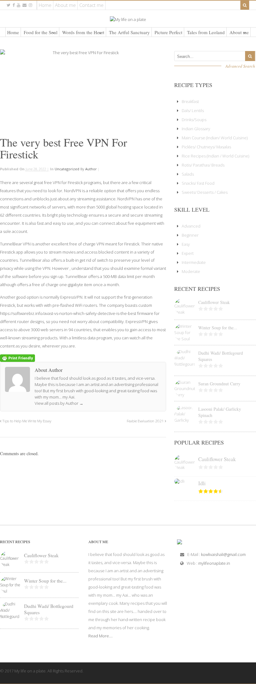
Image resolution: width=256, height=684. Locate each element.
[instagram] (30, 5)
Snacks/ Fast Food (198, 183)
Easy (186, 244)
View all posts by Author (59, 403)
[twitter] (8, 5)
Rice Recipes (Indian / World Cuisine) (215, 156)
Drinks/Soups (194, 119)
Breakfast (190, 101)
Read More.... (100, 636)
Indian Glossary (196, 128)
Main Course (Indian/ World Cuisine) (215, 138)
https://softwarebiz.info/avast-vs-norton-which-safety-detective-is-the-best (68, 313)
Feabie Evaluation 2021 (146, 420)
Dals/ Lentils (193, 110)
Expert (188, 253)
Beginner (190, 235)
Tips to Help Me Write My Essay (26, 420)
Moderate (191, 271)
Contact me (91, 5)
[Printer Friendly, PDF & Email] (17, 358)
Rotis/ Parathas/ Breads (203, 165)
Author (91, 169)
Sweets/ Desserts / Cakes (205, 192)
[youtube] (18, 5)
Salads (188, 174)
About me (65, 5)
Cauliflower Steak (214, 302)
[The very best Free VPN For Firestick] (83, 90)
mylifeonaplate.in (214, 563)
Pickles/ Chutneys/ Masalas (206, 147)
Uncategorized (67, 169)
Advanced (191, 226)
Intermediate (194, 262)
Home (45, 5)
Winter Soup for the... (217, 328)
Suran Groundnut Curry (219, 384)
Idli (202, 483)
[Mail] (24, 5)
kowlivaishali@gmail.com (223, 554)
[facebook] (13, 5)
